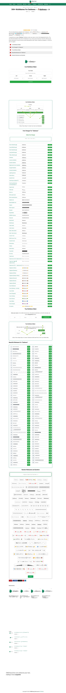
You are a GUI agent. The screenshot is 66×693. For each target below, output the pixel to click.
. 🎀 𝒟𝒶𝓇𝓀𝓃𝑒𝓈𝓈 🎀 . (27, 531)
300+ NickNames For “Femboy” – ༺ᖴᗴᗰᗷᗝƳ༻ (46, 596)
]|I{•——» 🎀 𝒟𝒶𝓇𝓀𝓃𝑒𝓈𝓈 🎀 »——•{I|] (19, 535)
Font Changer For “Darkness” (17, 47)
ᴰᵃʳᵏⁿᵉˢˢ (43, 490)
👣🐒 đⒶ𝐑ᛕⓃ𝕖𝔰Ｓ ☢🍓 (19, 568)
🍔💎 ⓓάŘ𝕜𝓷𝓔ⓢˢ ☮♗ (18, 554)
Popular (29, 4)
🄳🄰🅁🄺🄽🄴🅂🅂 (44, 487)
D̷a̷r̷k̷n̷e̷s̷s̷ (28, 524)
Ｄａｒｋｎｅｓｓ (22, 483)
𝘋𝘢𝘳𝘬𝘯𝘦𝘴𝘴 (39, 498)
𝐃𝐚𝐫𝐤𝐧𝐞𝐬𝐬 (27, 498)
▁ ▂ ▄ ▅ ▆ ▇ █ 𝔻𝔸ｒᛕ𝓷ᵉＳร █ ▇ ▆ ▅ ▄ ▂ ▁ (24, 565)
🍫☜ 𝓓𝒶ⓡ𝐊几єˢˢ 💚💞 (38, 561)
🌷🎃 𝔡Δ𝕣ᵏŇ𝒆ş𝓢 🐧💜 (44, 535)
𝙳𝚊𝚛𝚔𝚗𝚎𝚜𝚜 (17, 502)
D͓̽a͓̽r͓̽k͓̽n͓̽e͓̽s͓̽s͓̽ (33, 528)
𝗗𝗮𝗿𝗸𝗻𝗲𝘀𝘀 (33, 498)
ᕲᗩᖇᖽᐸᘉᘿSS (45, 520)
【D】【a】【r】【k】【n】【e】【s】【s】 (39, 505)
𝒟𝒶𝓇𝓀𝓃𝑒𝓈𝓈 (45, 479)
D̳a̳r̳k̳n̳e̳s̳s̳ (39, 524)
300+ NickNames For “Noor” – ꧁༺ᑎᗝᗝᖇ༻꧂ (25, 596)
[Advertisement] (30, 19)
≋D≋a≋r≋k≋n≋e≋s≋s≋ (40, 509)
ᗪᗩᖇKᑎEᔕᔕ (37, 520)
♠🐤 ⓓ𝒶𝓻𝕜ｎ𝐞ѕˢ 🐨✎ (19, 546)
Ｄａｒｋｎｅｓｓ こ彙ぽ (42, 513)
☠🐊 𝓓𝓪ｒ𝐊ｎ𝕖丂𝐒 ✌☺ (42, 539)
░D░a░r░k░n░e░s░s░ (17, 513)
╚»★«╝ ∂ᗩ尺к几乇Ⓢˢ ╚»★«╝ (24, 557)
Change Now (46, 317)
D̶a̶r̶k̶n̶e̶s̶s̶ (16, 524)
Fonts (14, 4)
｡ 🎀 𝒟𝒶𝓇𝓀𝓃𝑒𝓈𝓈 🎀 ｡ (18, 531)
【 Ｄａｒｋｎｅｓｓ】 (31, 516)
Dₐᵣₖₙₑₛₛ (38, 490)
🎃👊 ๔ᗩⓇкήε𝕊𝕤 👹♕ (38, 557)
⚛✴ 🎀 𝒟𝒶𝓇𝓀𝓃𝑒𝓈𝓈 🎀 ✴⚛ (42, 568)
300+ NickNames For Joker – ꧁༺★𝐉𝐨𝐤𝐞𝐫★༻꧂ (21, 632)
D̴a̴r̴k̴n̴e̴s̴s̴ (22, 524)
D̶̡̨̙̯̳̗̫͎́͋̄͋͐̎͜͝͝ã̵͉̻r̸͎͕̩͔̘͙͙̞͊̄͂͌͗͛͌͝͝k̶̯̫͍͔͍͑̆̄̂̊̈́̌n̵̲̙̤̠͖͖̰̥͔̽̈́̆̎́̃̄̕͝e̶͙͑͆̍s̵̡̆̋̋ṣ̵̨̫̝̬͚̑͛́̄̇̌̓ (24, 490)
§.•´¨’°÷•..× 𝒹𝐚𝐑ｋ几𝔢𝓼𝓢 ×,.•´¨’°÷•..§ (24, 561)
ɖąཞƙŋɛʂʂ (15, 498)
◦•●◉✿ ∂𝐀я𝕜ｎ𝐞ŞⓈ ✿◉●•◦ (21, 542)
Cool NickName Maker (16, 44)
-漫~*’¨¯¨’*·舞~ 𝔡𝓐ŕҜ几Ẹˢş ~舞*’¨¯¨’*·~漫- (36, 550)
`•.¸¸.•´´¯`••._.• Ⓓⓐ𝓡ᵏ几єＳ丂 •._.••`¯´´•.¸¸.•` (37, 542)
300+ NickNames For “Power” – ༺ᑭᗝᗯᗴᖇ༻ (20, 646)
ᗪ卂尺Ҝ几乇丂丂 (15, 505)
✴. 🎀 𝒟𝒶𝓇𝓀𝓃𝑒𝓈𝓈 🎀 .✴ (31, 568)
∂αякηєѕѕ (31, 502)
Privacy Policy (41, 676)
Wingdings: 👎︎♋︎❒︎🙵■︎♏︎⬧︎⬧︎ (42, 528)
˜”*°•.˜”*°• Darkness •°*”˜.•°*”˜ (44, 516)
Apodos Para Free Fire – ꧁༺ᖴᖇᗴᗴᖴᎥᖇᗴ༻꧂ (20, 641)
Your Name (30, 70)
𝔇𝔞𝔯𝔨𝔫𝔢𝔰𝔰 (16, 479)
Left (16, 75)
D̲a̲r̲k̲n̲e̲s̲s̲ (33, 524)
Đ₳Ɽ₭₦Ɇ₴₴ (43, 502)
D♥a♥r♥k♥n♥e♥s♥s (18, 528)
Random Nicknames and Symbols (18, 55)
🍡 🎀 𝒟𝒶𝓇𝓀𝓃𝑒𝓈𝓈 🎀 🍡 (32, 483)
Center (30, 75)
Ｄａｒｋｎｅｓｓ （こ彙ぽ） (18, 516)
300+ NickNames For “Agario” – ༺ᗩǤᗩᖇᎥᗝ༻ (20, 650)
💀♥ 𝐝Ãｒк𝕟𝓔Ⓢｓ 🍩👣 (41, 565)
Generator (15, 638)
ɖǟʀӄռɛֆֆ (38, 494)
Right (45, 75)
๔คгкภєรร (26, 494)
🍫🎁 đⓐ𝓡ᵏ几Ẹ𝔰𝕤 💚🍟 (31, 479)
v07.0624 (41, 691)
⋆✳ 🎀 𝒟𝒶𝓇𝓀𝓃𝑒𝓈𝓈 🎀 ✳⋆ (32, 535)
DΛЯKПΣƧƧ (24, 502)
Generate (30, 81)
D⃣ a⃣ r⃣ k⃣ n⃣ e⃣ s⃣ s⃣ (18, 487)
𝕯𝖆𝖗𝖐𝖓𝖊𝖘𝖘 (21, 479)
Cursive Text (19, 4)
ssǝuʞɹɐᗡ (47, 483)
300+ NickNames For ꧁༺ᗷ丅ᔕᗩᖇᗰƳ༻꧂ (13, 596)
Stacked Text (40, 4)
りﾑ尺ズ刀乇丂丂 (24, 505)
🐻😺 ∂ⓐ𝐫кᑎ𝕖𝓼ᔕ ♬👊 (30, 554)
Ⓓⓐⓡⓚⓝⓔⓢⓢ (18, 494)
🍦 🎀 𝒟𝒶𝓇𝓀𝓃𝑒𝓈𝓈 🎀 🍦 (30, 572)
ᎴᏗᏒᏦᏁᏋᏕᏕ (44, 494)
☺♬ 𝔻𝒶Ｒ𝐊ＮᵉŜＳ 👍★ (21, 550)
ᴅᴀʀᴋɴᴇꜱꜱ (41, 483)
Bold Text (24, 4)
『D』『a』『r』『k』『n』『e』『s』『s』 (24, 509)
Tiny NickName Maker (16, 49)
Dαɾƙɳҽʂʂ (32, 494)
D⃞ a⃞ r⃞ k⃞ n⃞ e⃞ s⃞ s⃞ (31, 487)
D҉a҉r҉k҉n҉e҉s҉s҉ (25, 520)
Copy (50, 144)
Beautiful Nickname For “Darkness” (19, 52)
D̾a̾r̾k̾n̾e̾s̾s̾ (45, 524)
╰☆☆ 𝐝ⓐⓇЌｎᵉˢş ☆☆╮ (29, 539)
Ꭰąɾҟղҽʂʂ (31, 520)
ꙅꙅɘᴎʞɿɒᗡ (18, 490)
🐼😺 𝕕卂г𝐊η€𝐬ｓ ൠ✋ (30, 546)
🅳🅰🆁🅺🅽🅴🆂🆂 (31, 490)
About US (11, 684)
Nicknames (46, 4)
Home (10, 4)
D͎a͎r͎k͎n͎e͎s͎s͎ (27, 528)
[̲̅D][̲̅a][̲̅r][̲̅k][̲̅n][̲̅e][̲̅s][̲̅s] (17, 520)
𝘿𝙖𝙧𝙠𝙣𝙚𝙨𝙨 (46, 498)
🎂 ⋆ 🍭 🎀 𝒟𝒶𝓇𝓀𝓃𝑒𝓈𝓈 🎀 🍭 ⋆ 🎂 (40, 531)
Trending (34, 4)
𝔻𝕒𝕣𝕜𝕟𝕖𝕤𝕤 (14, 483)
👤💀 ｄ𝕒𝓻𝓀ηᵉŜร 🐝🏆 (41, 546)
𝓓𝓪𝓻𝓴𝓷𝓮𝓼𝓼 (39, 479)
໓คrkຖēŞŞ (21, 498)
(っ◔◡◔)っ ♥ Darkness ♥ (29, 513)
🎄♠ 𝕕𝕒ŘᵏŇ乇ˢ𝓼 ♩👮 (17, 539)
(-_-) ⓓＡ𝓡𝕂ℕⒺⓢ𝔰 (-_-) (42, 554)
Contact (40, 685)
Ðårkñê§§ (37, 502)
